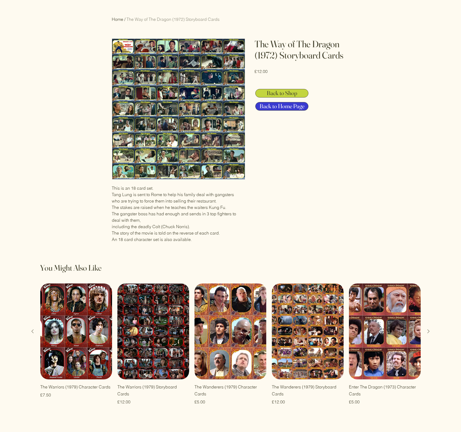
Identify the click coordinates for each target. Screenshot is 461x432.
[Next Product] (428, 331)
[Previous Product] (32, 331)
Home (117, 19)
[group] (230, 344)
